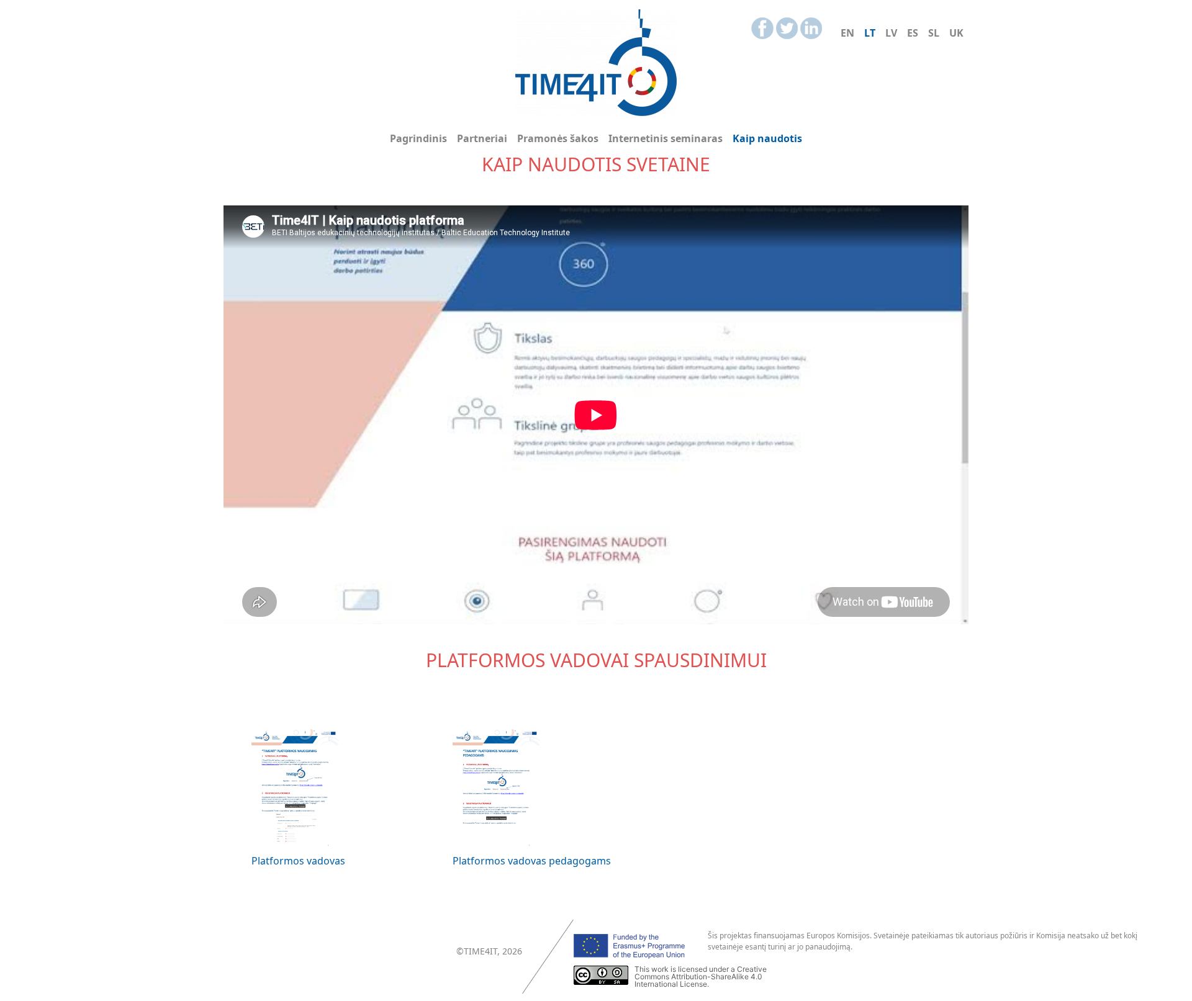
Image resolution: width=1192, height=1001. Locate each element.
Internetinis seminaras (665, 138)
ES (912, 33)
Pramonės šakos (557, 138)
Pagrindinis (418, 138)
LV (891, 33)
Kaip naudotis (767, 138)
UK (956, 33)
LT (869, 33)
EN (847, 33)
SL (933, 33)
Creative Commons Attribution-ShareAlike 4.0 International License (700, 976)
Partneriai (482, 138)
